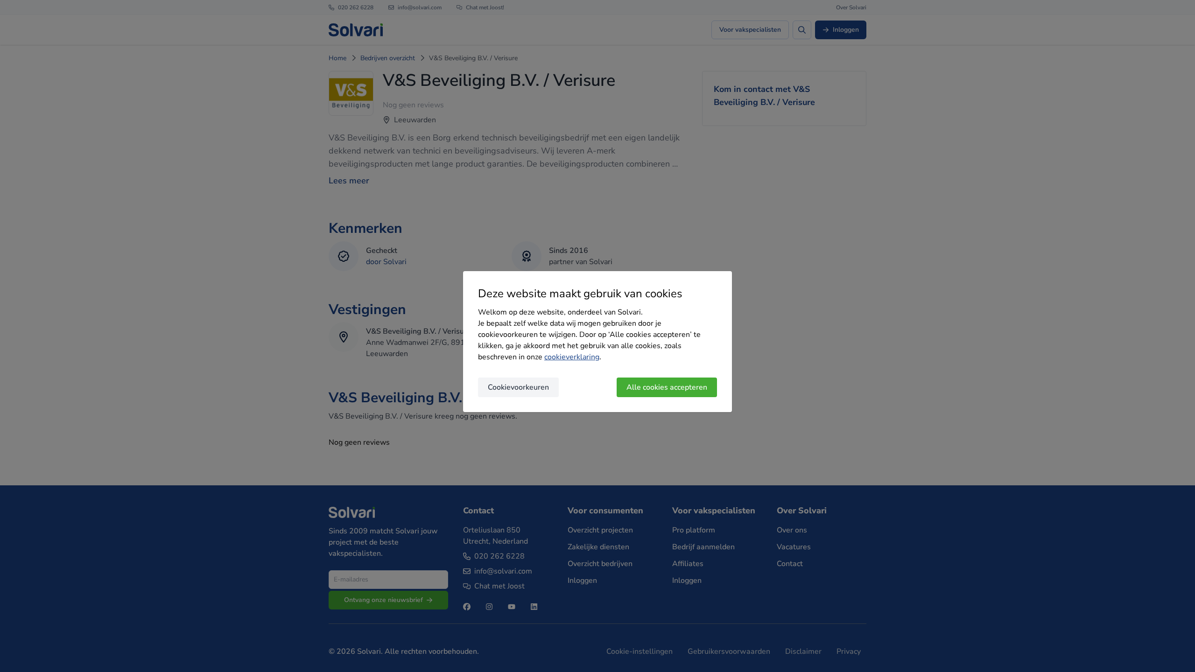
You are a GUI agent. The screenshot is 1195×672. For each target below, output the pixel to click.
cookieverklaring (571, 357)
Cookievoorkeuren (518, 387)
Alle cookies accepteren (666, 387)
